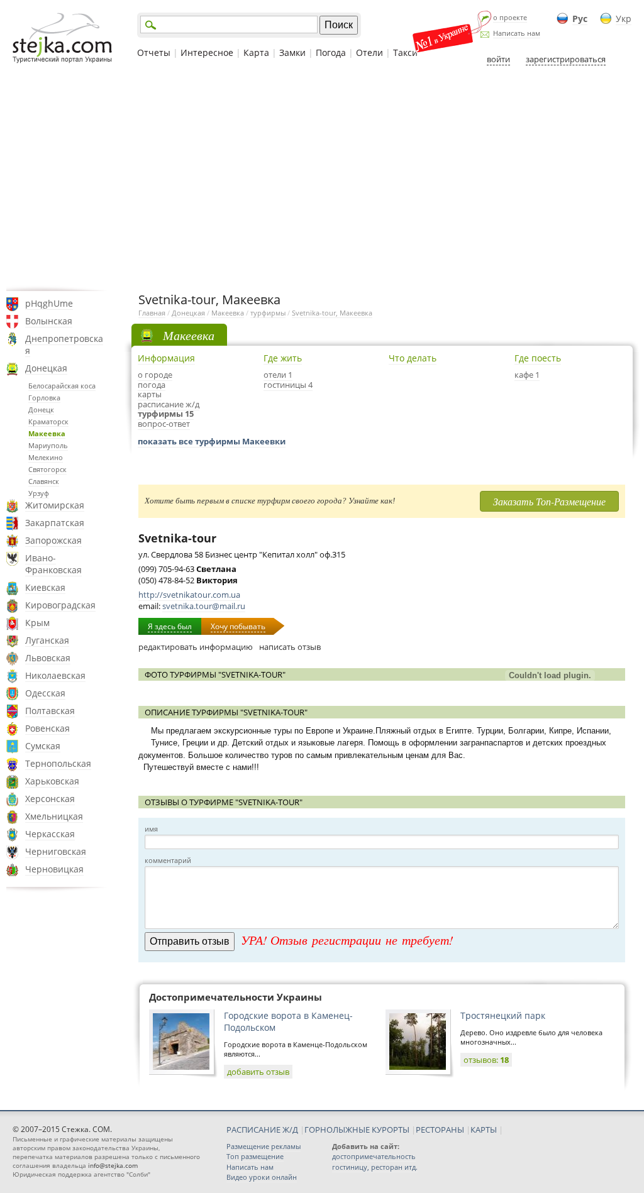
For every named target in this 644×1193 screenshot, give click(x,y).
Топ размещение (255, 1156)
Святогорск (47, 469)
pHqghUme (49, 303)
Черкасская (50, 834)
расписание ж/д (168, 404)
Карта (256, 52)
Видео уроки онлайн (261, 1177)
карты (150, 394)
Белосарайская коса (62, 385)
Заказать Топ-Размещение (549, 501)
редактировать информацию (195, 646)
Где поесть (537, 358)
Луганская (47, 640)
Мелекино (45, 457)
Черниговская (55, 851)
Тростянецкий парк (502, 1015)
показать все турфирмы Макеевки (212, 441)
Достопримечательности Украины (235, 997)
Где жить (283, 358)
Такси (405, 52)
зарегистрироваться (566, 59)
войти (498, 59)
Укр (623, 19)
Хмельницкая (54, 816)
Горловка (44, 397)
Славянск (43, 481)
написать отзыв (290, 646)
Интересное (206, 52)
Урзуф (38, 493)
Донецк (41, 409)
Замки (292, 52)
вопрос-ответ (164, 423)
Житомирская (54, 505)
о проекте (510, 17)
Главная (151, 312)
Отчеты (153, 52)
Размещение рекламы (263, 1146)
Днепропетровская (64, 344)
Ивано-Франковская (53, 564)
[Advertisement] (322, 178)
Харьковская (52, 781)
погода (151, 384)
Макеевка (46, 433)
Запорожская (53, 540)
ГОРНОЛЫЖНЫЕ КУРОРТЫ (356, 1129)
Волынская (48, 321)
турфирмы (268, 312)
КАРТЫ (483, 1129)
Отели (369, 52)
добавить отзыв (258, 1071)
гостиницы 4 (288, 384)
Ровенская (47, 728)
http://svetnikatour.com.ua (189, 594)
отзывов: (486, 1059)
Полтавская (50, 711)
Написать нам (516, 33)
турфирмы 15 (166, 413)
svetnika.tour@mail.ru (203, 606)
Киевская (45, 587)
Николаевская (55, 675)
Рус (579, 19)
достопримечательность (374, 1156)
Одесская (45, 693)
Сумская (42, 746)
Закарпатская (54, 523)
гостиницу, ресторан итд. (375, 1167)
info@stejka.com (113, 1165)
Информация (166, 358)
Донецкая (46, 368)
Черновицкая (54, 869)
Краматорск (48, 421)
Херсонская (50, 799)
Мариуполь (48, 445)
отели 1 (278, 374)
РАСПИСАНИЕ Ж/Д (262, 1129)
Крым (37, 623)
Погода (331, 52)
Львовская (47, 658)
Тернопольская (58, 763)
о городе (155, 374)
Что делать (412, 358)
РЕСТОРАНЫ (440, 1129)
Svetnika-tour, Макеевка (332, 312)
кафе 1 (527, 374)
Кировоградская (60, 605)
